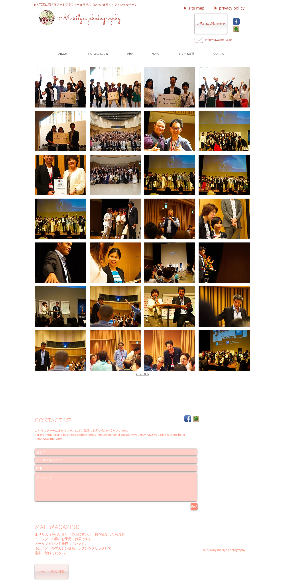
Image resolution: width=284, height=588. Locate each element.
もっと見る (142, 374)
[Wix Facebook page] (236, 21)
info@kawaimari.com (49, 439)
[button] (194, 8)
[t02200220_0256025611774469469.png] (236, 29)
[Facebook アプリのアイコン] (187, 418)
